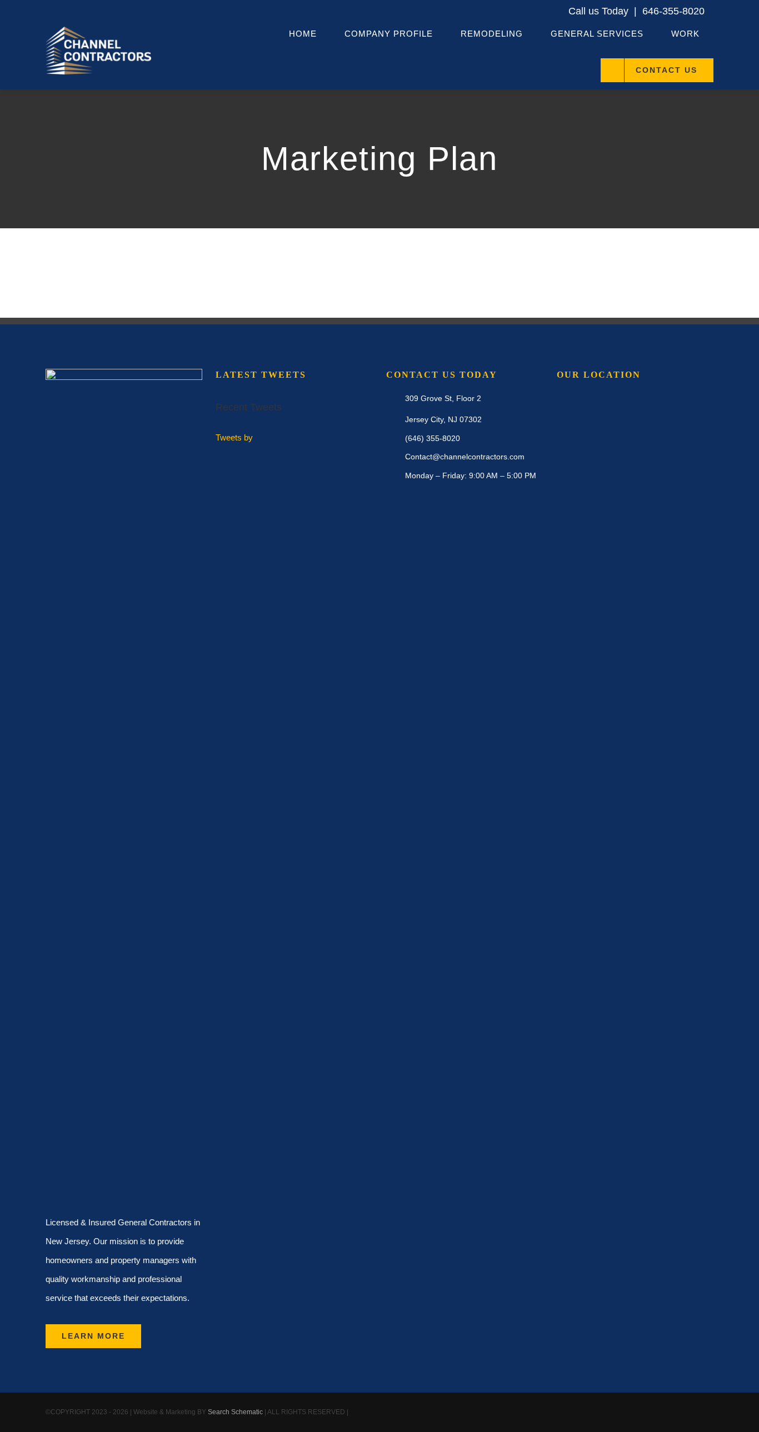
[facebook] (656, 1412)
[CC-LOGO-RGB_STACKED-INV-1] (98, 31)
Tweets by (234, 437)
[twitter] (674, 1412)
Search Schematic (235, 1412)
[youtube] (692, 1412)
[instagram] (710, 1412)
